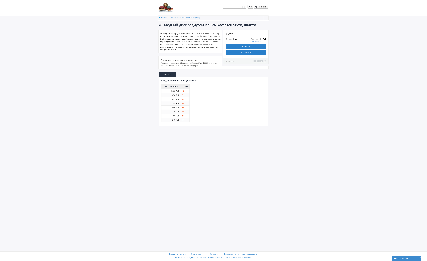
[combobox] (233, 7)
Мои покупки (262, 7)
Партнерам (255, 39)
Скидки (167, 74)
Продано (229, 39)
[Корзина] (249, 7)
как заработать (255, 41)
